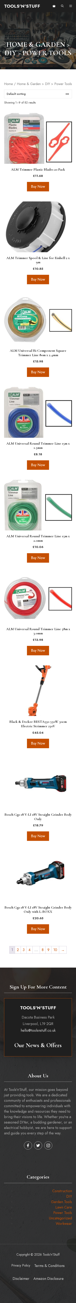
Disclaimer (21, 1278)
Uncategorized (60, 1218)
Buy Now (38, 186)
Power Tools (62, 1212)
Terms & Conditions (49, 1265)
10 (55, 949)
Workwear (64, 1223)
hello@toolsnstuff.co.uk (38, 1030)
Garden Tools (61, 1201)
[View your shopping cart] (54, 6)
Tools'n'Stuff (22, 6)
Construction (62, 1191)
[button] (62, 6)
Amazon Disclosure (48, 1278)
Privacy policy (20, 1265)
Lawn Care (63, 1207)
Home (8, 83)
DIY (69, 1196)
